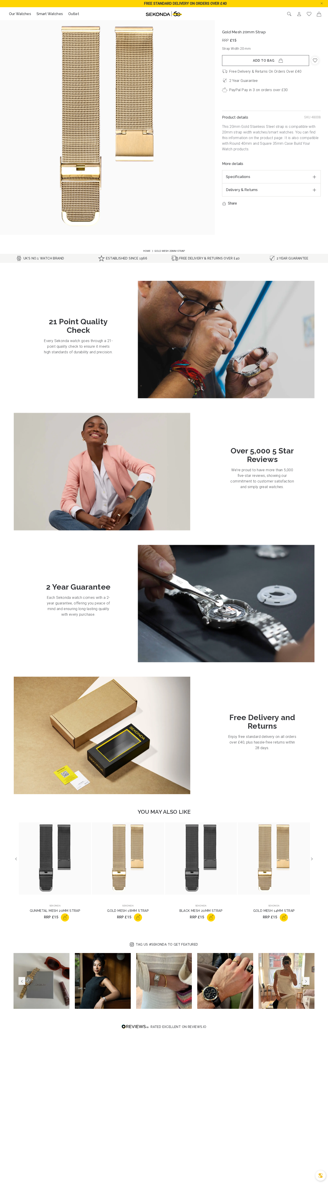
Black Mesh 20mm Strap (200, 911)
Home (147, 251)
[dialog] (320, 1175)
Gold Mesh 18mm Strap (128, 911)
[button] (325, 3)
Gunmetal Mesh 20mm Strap (55, 911)
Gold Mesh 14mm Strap (274, 911)
